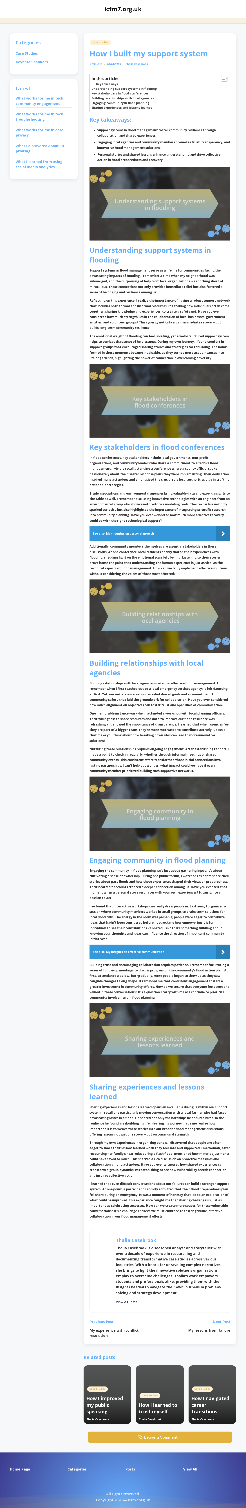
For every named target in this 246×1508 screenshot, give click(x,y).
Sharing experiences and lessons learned (122, 107)
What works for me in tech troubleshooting (39, 117)
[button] (126, 1302)
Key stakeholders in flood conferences (120, 93)
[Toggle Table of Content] (222, 79)
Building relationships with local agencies (122, 98)
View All (190, 1469)
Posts (130, 1469)
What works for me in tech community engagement (39, 101)
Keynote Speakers (32, 62)
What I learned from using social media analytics (39, 164)
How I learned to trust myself (158, 1408)
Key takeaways (107, 84)
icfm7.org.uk (123, 9)
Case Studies (100, 42)
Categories (77, 1469)
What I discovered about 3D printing (40, 149)
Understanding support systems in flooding (124, 89)
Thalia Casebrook (136, 1240)
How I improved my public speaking (104, 1405)
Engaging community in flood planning (120, 103)
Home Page (20, 1469)
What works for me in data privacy (39, 133)
